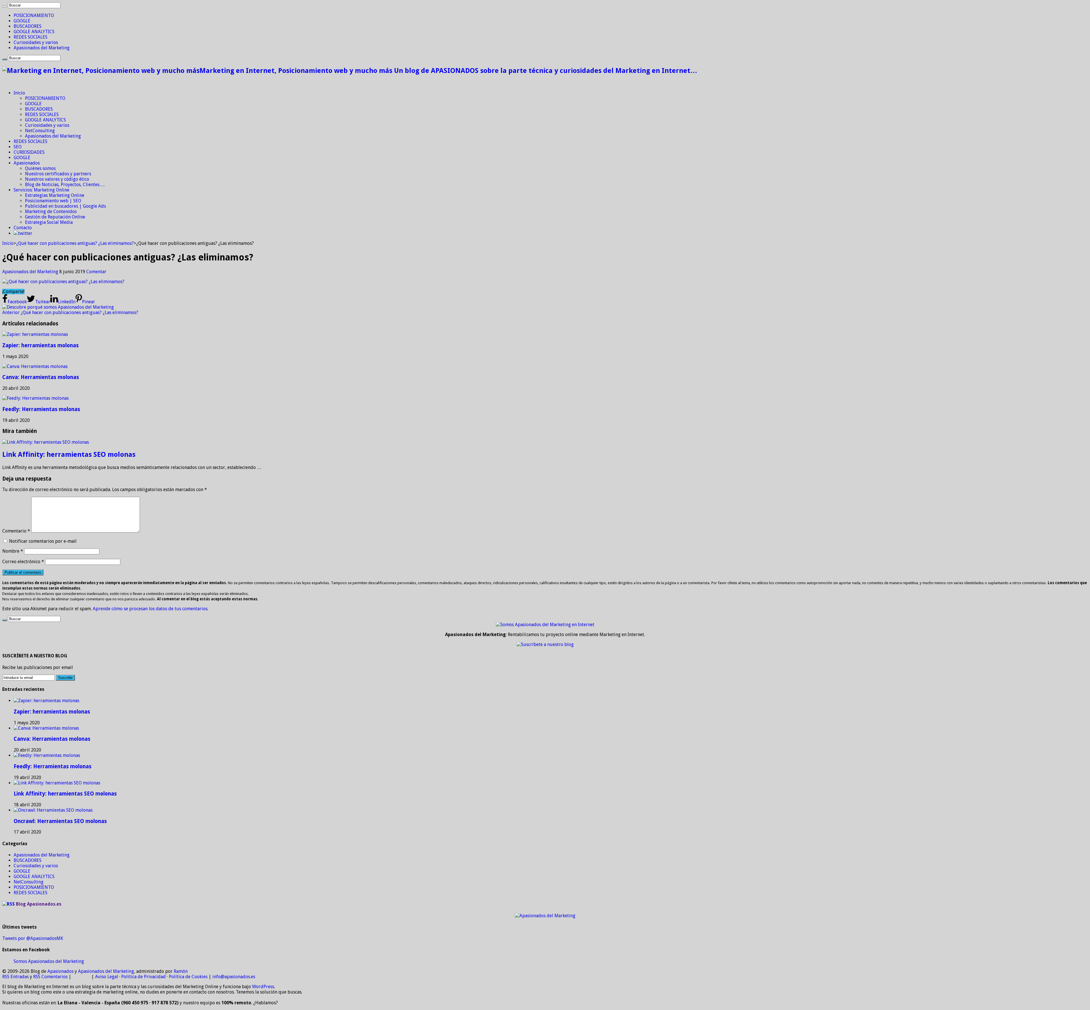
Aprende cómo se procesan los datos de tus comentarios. (150, 608)
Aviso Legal (106, 976)
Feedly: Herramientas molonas (41, 409)
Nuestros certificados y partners (58, 173)
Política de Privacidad (143, 976)
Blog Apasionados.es (38, 904)
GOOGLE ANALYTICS (34, 31)
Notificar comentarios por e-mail (43, 541)
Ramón (181, 971)
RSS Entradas (15, 976)
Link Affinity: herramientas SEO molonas (68, 454)
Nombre (12, 551)
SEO (18, 147)
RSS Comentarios (50, 976)
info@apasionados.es (233, 976)
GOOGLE (22, 21)
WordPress (263, 986)
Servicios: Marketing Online (41, 190)
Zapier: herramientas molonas (40, 345)
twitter (25, 233)
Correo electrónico (23, 561)
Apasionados (27, 163)
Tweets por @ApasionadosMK (32, 938)
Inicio (19, 93)
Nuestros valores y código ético (57, 179)
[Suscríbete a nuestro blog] (545, 644)
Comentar (96, 271)
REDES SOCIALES (30, 37)
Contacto (23, 227)
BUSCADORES (27, 26)
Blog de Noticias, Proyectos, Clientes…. (65, 184)
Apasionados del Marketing (42, 48)
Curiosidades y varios (36, 42)
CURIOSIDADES (29, 152)
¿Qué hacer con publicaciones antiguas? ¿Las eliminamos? (75, 243)
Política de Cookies (188, 976)
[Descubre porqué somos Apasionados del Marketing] (58, 307)
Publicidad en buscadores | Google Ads (65, 206)
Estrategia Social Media (49, 222)
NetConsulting (40, 130)
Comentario (16, 531)
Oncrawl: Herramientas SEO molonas (60, 821)
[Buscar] (4, 6)
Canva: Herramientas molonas (40, 377)
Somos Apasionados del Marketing (49, 961)
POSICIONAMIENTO (34, 15)
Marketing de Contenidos (51, 211)
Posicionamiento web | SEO (53, 200)
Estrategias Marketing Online (54, 195)
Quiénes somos (40, 168)
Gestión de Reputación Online (55, 217)
